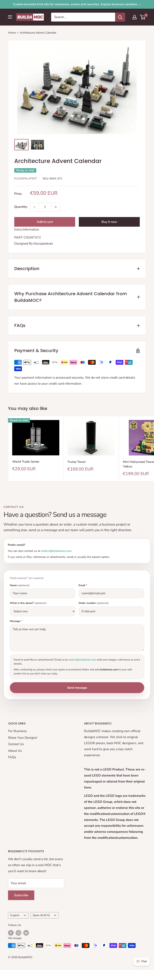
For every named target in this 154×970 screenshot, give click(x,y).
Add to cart (45, 222)
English (14, 915)
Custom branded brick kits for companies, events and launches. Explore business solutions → (77, 4)
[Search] (120, 17)
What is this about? (28, 603)
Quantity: (21, 207)
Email (83, 585)
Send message (77, 688)
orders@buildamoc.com (56, 551)
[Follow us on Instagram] (18, 933)
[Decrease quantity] (34, 207)
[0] (142, 17)
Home (12, 33)
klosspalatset (43, 243)
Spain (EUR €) (41, 915)
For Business (17, 731)
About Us (15, 751)
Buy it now (109, 222)
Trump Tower (76, 462)
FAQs (12, 757)
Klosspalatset (25, 178)
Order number (94, 603)
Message (16, 621)
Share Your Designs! (22, 737)
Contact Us (16, 744)
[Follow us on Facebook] (11, 933)
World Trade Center (26, 462)
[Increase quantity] (56, 207)
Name (20, 585)
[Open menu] (10, 16)
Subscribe (21, 895)
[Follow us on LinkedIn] (26, 933)
